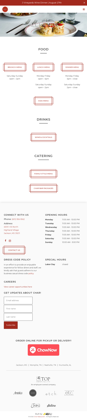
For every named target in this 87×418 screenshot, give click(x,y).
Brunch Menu (15, 67)
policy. (31, 273)
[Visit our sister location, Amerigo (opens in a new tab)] (17, 393)
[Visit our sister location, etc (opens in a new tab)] (69, 393)
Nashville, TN (50, 365)
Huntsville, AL (65, 365)
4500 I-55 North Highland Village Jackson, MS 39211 (12, 230)
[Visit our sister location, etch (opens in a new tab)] (50, 393)
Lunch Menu (43, 67)
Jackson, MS (21, 365)
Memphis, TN (36, 365)
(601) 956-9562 (18, 219)
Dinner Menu (72, 67)
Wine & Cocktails (43, 137)
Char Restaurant (39, 416)
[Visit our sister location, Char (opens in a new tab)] (32, 393)
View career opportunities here (18, 287)
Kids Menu (43, 101)
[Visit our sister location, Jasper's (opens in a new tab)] (35, 405)
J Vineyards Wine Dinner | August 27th (42, 2)
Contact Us (14, 250)
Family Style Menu (43, 174)
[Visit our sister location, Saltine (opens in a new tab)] (51, 405)
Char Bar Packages (43, 188)
